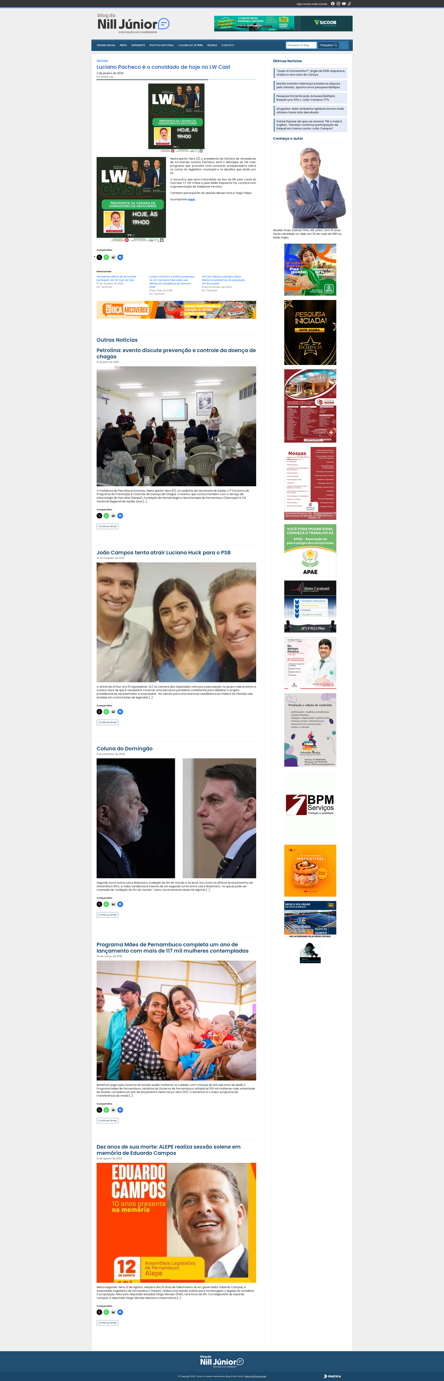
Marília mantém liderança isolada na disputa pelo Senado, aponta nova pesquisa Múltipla (308, 85)
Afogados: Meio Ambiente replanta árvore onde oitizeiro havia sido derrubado (310, 110)
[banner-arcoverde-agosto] (176, 310)
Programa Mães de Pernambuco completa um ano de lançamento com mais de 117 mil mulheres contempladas (173, 948)
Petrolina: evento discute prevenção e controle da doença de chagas (176, 353)
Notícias (102, 61)
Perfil (123, 45)
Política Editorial (162, 45)
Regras (212, 45)
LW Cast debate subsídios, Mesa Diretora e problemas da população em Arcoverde (223, 280)
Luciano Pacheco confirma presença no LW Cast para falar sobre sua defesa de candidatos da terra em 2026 (171, 282)
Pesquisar (327, 45)
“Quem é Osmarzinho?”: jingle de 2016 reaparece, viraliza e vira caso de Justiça (310, 73)
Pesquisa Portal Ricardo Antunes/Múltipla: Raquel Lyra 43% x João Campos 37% (305, 98)
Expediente (138, 45)
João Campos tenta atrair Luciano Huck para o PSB (164, 552)
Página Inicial (106, 45)
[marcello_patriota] (310, 953)
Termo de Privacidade (255, 1376)
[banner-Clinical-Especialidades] (310, 483)
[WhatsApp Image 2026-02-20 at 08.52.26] (310, 332)
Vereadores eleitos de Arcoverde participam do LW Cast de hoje (116, 278)
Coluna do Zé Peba (190, 45)
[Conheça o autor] (310, 187)
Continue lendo (107, 526)
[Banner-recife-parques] (310, 269)
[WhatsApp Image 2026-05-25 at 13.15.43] (310, 406)
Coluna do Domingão (125, 748)
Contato (227, 45)
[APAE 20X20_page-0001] (310, 550)
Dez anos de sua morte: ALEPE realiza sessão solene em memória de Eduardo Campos (169, 1150)
